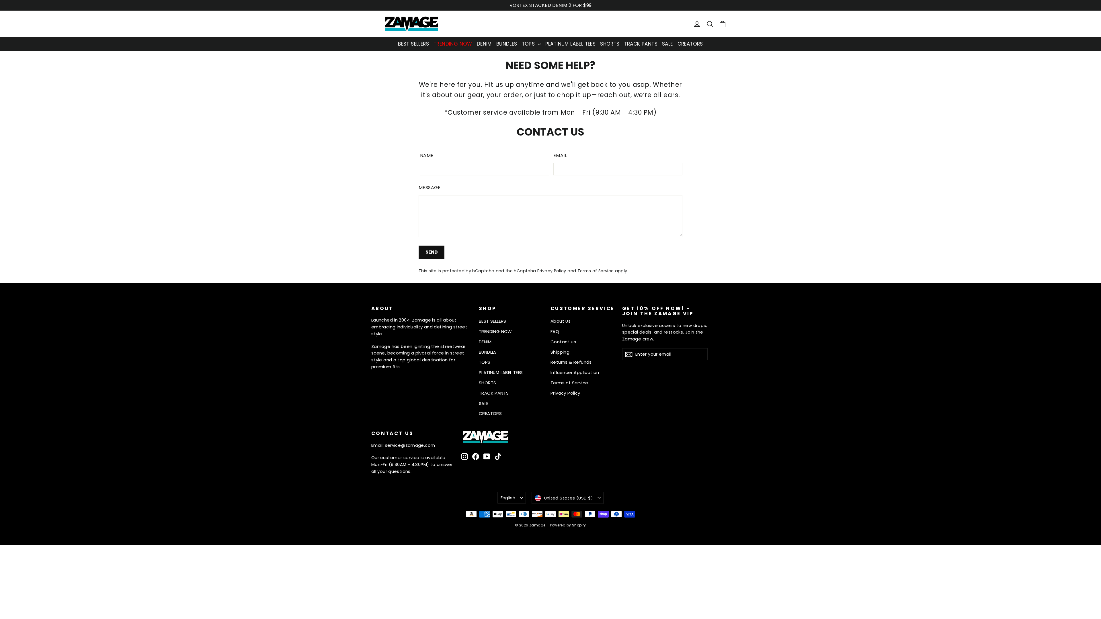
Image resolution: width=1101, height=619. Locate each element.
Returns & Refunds (571, 362)
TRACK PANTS (640, 43)
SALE (667, 43)
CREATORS (690, 43)
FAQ (554, 331)
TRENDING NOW (453, 43)
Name (427, 155)
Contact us (563, 342)
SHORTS (609, 43)
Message (430, 187)
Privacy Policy (551, 271)
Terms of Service (595, 271)
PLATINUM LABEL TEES (570, 43)
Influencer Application (574, 372)
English (508, 498)
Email (560, 155)
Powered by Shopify (568, 525)
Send (431, 252)
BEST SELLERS (413, 43)
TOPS (529, 43)
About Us (560, 321)
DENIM (484, 43)
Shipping (559, 352)
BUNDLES (506, 43)
